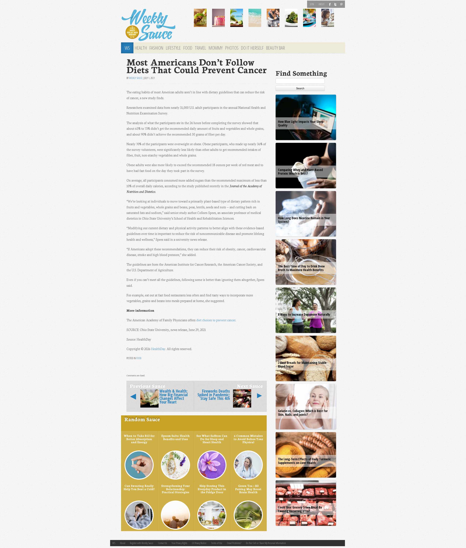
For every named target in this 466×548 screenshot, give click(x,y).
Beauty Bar (275, 48)
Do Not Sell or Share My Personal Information (266, 543)
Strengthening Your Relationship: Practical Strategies (175, 489)
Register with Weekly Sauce (141, 543)
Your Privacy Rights (179, 543)
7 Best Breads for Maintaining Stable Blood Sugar (302, 364)
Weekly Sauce (135, 78)
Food (187, 48)
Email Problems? (234, 543)
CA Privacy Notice (199, 543)
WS (127, 48)
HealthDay (158, 348)
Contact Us (162, 543)
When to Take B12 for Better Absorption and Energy (139, 439)
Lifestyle (173, 48)
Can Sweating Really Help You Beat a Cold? (139, 487)
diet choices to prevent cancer (216, 320)
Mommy (216, 48)
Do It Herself (252, 48)
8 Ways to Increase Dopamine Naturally (304, 314)
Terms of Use (216, 543)
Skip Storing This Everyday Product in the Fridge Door (212, 489)
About (321, 4)
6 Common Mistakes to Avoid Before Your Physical (248, 439)
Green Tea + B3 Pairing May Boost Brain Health (248, 489)
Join (312, 4)
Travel (200, 48)
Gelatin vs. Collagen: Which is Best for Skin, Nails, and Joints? (303, 413)
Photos (231, 48)
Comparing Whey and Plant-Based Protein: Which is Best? (300, 172)
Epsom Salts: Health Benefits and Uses (175, 437)
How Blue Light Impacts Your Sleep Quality (300, 123)
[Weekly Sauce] (154, 25)
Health (141, 48)
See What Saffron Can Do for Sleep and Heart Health (211, 439)
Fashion (156, 48)
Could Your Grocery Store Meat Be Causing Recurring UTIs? (300, 509)
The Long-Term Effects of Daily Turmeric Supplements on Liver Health (304, 461)
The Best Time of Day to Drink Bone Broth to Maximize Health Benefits (301, 268)
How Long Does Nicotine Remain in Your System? (304, 220)
